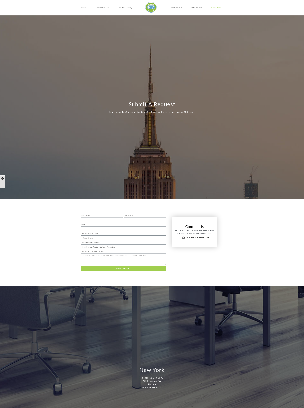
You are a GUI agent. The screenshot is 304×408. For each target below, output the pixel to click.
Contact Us (216, 8)
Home (83, 8)
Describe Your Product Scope (92, 251)
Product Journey (125, 8)
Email (83, 224)
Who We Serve (176, 8)
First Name (85, 215)
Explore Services (102, 8)
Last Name (128, 215)
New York (152, 370)
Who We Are (196, 8)
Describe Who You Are (89, 233)
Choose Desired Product (90, 242)
